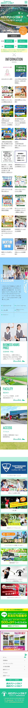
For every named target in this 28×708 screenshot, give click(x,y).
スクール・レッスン (8, 663)
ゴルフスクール (7, 305)
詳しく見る (17, 361)
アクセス (5, 672)
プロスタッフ (5, 314)
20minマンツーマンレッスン (20, 310)
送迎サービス (6, 675)
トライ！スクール (21, 305)
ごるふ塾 (5, 310)
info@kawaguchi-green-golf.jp (16, 701)
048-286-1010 (10, 700)
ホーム (4, 657)
